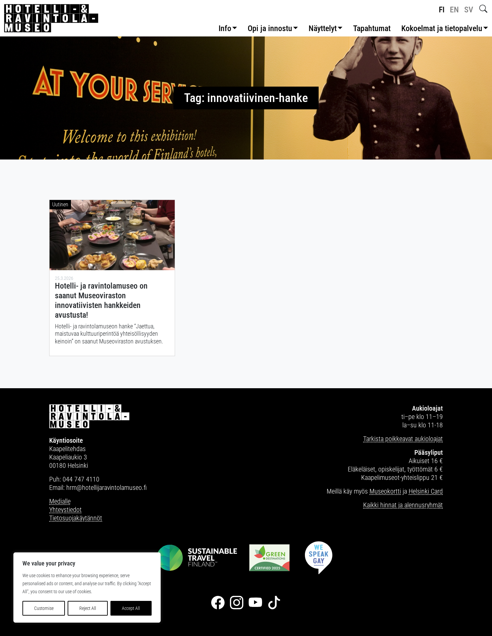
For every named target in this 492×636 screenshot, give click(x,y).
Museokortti (385, 491)
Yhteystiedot (65, 510)
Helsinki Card (426, 491)
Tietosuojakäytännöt (75, 518)
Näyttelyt (323, 28)
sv (468, 9)
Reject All (87, 608)
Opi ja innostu (270, 28)
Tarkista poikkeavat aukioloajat (403, 439)
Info (225, 28)
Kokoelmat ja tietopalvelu (441, 28)
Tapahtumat (372, 28)
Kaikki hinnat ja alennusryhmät (403, 505)
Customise (44, 608)
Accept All (131, 608)
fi (441, 9)
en (454, 9)
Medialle (60, 501)
